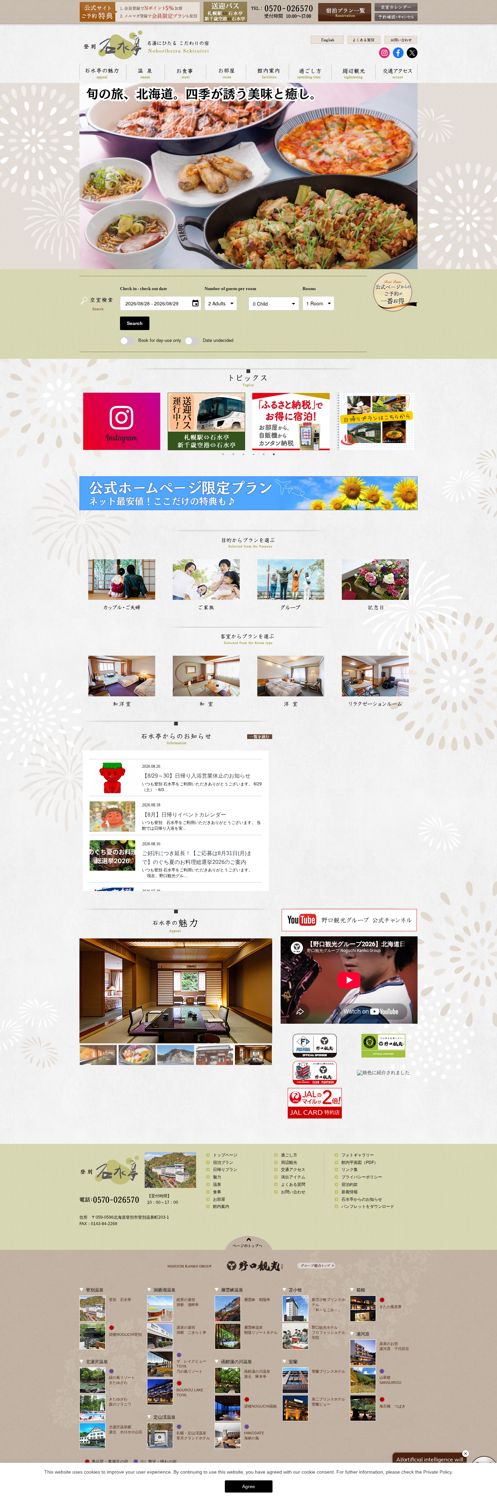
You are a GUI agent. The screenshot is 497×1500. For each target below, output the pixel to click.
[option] (121, 421)
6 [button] (273, 454)
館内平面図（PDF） (359, 1162)
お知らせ (174, 766)
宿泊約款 (349, 1184)
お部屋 (226, 72)
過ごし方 (310, 72)
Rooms (309, 288)
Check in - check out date (143, 288)
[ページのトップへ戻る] (248, 1243)
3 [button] (243, 454)
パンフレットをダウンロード (367, 1206)
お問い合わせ (293, 1192)
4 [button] (253, 454)
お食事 (185, 72)
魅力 (217, 1177)
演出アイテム (293, 1177)
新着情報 (193, 766)
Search (135, 323)
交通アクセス (396, 72)
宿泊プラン (223, 1162)
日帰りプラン (225, 1169)
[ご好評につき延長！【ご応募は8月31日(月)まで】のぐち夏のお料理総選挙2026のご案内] (112, 866)
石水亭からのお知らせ (361, 1199)
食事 (217, 1192)
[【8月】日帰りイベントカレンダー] (112, 828)
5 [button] (263, 454)
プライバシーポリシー (361, 1177)
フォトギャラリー (357, 1155)
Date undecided (218, 340)
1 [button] (223, 454)
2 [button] (233, 454)
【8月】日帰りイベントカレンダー (184, 815)
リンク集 (349, 1169)
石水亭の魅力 (102, 72)
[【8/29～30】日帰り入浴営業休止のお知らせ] (112, 789)
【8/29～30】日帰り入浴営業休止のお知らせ (196, 776)
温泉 (145, 72)
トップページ (225, 1155)
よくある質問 (293, 1184)
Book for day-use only (159, 340)
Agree (248, 1486)
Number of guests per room (225, 288)
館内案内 (267, 72)
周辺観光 (353, 72)
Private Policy (437, 1472)
